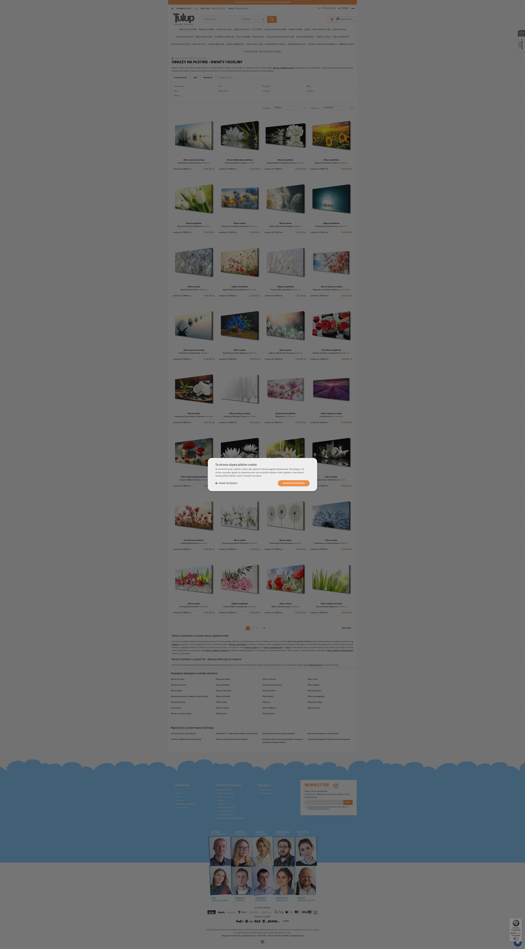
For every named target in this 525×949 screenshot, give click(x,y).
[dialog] (262, 474)
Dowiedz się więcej (252, 475)
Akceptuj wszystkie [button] (293, 483)
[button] (226, 483)
